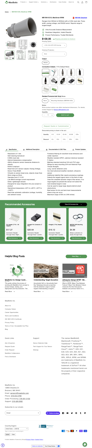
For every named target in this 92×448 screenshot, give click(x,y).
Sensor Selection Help (40, 343)
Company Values (10, 309)
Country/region (10, 426)
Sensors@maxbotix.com (61, 109)
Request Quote (10, 346)
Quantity (45, 112)
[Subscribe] (38, 413)
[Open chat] (85, 444)
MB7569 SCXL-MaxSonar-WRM (21, 12)
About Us (8, 305)
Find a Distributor (10, 356)
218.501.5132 (24, 399)
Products (23, 2)
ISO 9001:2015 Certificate (13, 319)
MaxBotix (12, 439)
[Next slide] (35, 33)
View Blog (75, 256)
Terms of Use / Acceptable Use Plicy (16, 326)
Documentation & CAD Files (57, 149)
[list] (46, 223)
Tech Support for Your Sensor (42, 346)
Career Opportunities (11, 312)
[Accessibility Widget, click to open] (2, 445)
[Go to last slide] (7, 33)
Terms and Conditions (12, 316)
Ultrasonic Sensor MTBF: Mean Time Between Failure (74, 280)
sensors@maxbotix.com (19, 393)
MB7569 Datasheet (81, 17)
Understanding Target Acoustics (46, 280)
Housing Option (46, 41)
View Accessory (13, 238)
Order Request (9, 350)
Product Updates (80, 149)
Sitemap (35, 350)
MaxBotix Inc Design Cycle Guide (15, 280)
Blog (6, 329)
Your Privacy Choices (50, 446)
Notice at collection (37, 446)
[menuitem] (10, 55)
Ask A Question (10, 343)
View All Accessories (71, 204)
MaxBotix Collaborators (12, 353)
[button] (34, 2)
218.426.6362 (17, 401)
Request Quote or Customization (56, 126)
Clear (13, 434)
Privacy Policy (9, 322)
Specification (13, 149)
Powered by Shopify (20, 439)
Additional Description (33, 149)
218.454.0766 (16, 396)
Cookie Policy (39, 439)
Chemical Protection (48, 50)
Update (7, 434)
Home (7, 12)
